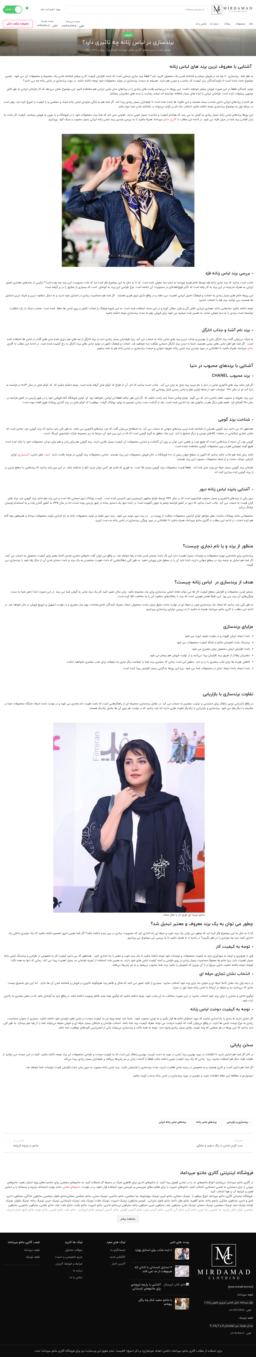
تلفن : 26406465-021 (240, 1310)
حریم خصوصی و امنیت (68, 1257)
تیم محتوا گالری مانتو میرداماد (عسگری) (130, 50)
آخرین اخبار (118, 1264)
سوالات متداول (73, 1250)
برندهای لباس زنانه (206, 1122)
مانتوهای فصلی (71, 1187)
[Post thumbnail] (182, 1254)
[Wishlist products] (35, 9)
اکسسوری (24, 454)
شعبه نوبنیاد (33, 1257)
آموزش (128, 35)
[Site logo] (232, 9)
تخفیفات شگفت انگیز (18, 24)
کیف (47, 454)
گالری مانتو (170, 119)
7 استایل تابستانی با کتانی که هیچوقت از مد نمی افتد (153, 1269)
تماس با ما (76, 1278)
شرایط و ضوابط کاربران (69, 1264)
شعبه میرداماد (32, 1250)
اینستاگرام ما (117, 1250)
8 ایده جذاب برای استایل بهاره (153, 1250)
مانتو (250, 348)
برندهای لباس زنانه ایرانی (172, 1122)
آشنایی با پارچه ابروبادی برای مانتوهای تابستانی (146, 1287)
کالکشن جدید (117, 1257)
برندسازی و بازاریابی (237, 1122)
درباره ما (77, 1271)
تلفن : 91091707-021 (240, 1333)
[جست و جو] (70, 9)
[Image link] (224, 1261)
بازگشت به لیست (128, 1143)
